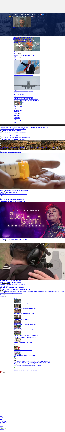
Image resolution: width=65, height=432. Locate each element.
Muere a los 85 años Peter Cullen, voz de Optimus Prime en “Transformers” (11, 293)
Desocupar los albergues (2, 288)
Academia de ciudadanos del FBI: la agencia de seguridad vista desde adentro (11, 280)
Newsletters (1, 416)
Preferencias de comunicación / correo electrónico (50, 14)
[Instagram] (21, 401)
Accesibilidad (1, 426)
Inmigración (1, 142)
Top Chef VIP (16, 53)
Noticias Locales (21, 14)
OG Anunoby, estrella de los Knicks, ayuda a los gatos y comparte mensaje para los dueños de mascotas (15, 289)
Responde (1, 419)
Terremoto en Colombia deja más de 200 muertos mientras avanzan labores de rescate (12, 139)
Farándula (1, 238)
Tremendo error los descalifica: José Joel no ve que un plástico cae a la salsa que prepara (13, 295)
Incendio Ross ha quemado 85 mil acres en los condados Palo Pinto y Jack (25, 52)
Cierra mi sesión (46, 15)
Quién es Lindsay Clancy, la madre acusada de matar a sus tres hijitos (24, 55)
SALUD (15, 343)
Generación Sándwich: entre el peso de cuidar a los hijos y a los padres (10, 282)
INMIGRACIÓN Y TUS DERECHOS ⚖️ (23, 16)
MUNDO (15, 298)
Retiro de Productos (2, 189)
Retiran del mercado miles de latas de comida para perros (8, 192)
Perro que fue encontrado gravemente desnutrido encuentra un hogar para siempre (12, 287)
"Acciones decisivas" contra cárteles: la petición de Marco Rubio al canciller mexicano (12, 201)
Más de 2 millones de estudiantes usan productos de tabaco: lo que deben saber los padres (25, 355)
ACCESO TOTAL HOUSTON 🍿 (31, 16)
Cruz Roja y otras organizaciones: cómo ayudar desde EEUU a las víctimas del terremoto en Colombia (15, 135)
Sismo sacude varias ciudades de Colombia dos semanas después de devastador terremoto (25, 308)
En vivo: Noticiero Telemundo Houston (20, 94)
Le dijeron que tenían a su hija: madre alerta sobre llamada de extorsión (10, 152)
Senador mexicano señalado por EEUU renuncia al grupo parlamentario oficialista (12, 199)
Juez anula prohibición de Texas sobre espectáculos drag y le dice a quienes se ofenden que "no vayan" (26, 363)
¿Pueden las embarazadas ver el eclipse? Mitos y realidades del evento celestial (26, 99)
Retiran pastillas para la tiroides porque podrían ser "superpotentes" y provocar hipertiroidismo (14, 190)
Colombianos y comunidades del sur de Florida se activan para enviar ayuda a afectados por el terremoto (15, 137)
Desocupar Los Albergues (3, 421)
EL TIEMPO (32, 14)
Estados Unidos (16, 57)
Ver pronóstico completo (23, 102)
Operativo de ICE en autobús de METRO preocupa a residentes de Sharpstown (25, 93)
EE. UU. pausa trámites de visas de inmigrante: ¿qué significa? (23, 91)
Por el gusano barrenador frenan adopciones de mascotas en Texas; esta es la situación (13, 128)
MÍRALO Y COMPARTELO (27, 14)
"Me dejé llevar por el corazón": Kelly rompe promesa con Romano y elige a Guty (23, 329)
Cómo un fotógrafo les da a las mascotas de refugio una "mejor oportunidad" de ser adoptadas (14, 285)
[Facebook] (21, 387)
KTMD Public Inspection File (3, 425)
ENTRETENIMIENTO (17, 314)
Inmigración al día (36, 14)
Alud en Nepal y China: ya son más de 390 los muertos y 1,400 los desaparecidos (23, 303)
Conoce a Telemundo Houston (3, 417)
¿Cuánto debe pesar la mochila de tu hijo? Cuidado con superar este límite (23, 350)
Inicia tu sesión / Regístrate (47, 13)
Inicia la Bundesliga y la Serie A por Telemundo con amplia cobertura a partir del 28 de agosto (25, 337)
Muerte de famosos (2, 292)
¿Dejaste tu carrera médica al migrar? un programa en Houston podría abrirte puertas (26, 100)
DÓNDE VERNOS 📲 (37, 16)
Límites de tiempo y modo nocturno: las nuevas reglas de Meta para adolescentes (26, 56)
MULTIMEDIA (1, 420)
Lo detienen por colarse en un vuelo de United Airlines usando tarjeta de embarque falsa (13, 132)
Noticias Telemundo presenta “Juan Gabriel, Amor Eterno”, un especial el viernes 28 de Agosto (14, 239)
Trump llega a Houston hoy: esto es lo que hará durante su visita (23, 75)
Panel (44, 14)
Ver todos (15, 59)
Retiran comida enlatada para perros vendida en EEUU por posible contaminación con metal (13, 194)
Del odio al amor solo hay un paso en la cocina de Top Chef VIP (21, 319)
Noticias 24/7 (42, 14)
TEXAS (15, 356)
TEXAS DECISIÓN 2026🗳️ (15, 16)
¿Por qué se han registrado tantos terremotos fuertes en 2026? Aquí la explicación (24, 313)
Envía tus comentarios (2, 429)
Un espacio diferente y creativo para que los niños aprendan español (10, 242)
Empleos (1, 427)
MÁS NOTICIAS (2, 418)
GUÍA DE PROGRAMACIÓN (3, 422)
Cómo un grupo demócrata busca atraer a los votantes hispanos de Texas (10, 130)
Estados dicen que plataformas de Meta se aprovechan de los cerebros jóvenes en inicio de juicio (25, 370)
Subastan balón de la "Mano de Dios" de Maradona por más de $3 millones (23, 342)
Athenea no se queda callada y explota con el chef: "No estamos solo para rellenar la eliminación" (25, 324)
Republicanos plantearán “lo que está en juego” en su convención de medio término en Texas (25, 359)
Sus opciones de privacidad (3, 428)
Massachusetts (16, 54)
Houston (14, 27)
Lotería (1, 424)
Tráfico (1, 423)
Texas (15, 51)
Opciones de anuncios (2, 430)
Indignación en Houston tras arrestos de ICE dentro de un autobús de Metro (25, 98)
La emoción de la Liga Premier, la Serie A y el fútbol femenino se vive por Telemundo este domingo (26, 335)
